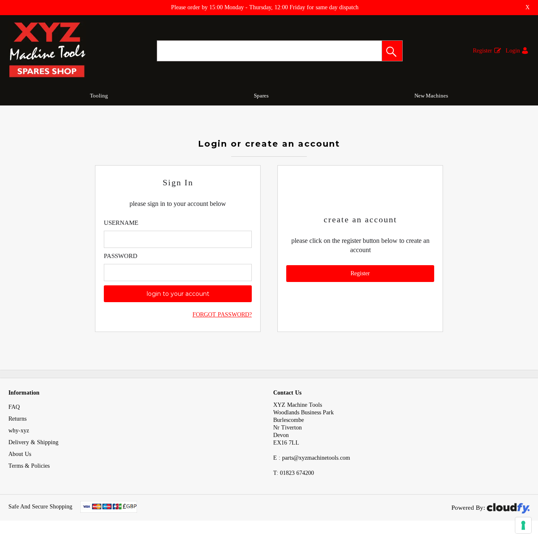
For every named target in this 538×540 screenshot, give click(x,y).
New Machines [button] (431, 95)
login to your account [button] (178, 294)
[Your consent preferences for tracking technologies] (523, 525)
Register (482, 50)
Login (513, 50)
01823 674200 (293, 473)
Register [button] (360, 273)
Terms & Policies (29, 466)
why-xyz (18, 430)
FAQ (14, 407)
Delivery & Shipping (33, 442)
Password (120, 256)
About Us (19, 454)
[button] (392, 50)
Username (121, 222)
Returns (17, 419)
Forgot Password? (222, 314)
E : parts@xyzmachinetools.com (311, 458)
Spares (261, 95)
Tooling (99, 95)
